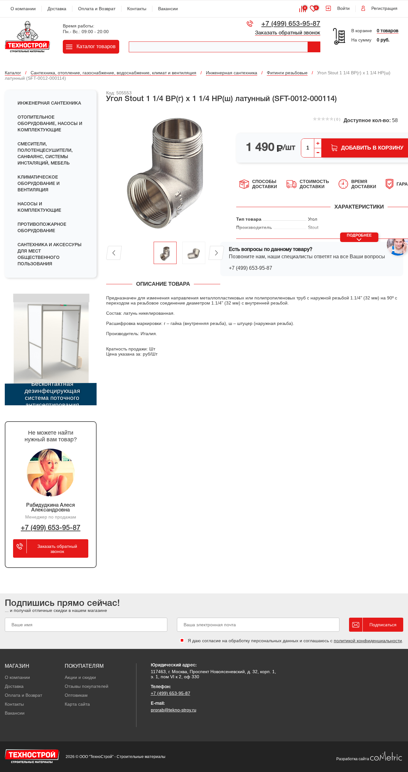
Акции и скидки (80, 677)
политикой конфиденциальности (368, 640)
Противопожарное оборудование (42, 228)
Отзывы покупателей (86, 686)
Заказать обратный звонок (287, 33)
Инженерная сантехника (49, 103)
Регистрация (384, 8)
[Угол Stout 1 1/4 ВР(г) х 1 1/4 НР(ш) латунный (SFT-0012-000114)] (165, 173)
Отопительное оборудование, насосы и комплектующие (50, 123)
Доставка (56, 8)
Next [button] (216, 253)
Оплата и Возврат (96, 8)
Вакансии (168, 8)
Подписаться (383, 624)
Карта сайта (77, 704)
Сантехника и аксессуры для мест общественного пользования (50, 254)
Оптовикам (76, 695)
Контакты (136, 8)
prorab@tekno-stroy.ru (173, 709)
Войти (343, 8)
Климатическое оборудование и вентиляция (39, 183)
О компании (23, 8)
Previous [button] (114, 253)
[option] (165, 173)
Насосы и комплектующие (39, 207)
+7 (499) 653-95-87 (290, 24)
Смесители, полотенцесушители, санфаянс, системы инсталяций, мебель (45, 153)
